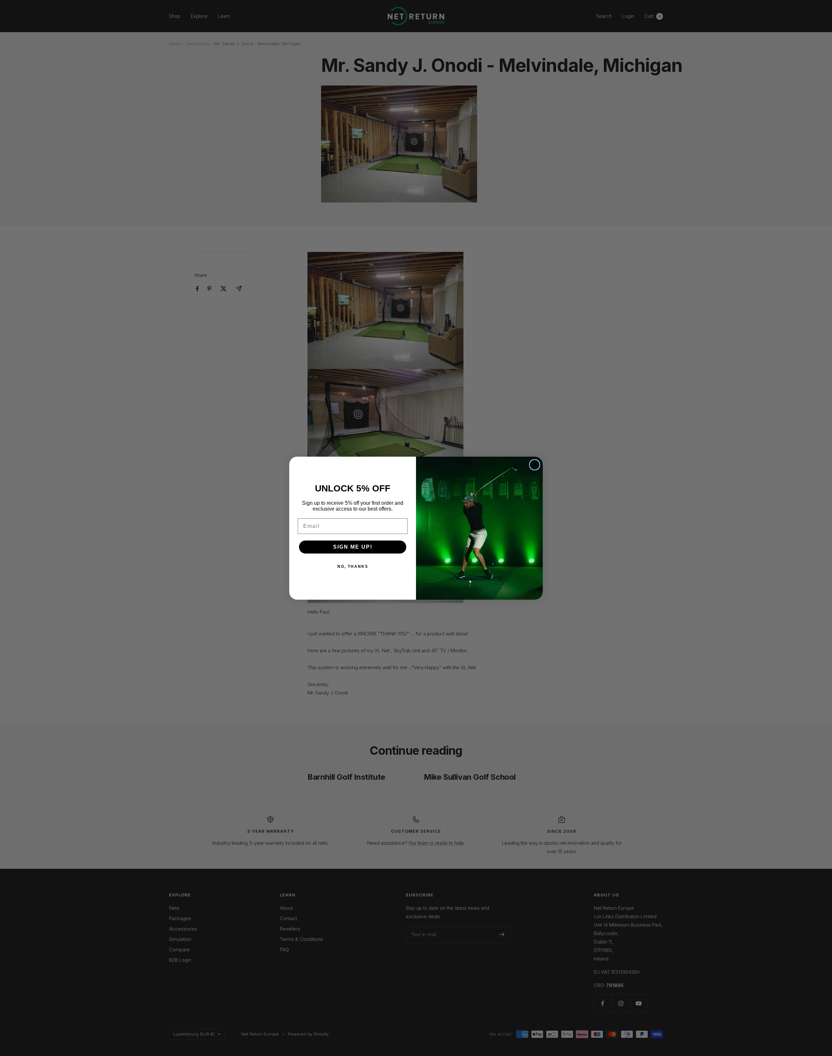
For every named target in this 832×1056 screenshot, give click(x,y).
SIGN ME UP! (352, 547)
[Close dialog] (535, 465)
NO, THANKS (352, 566)
